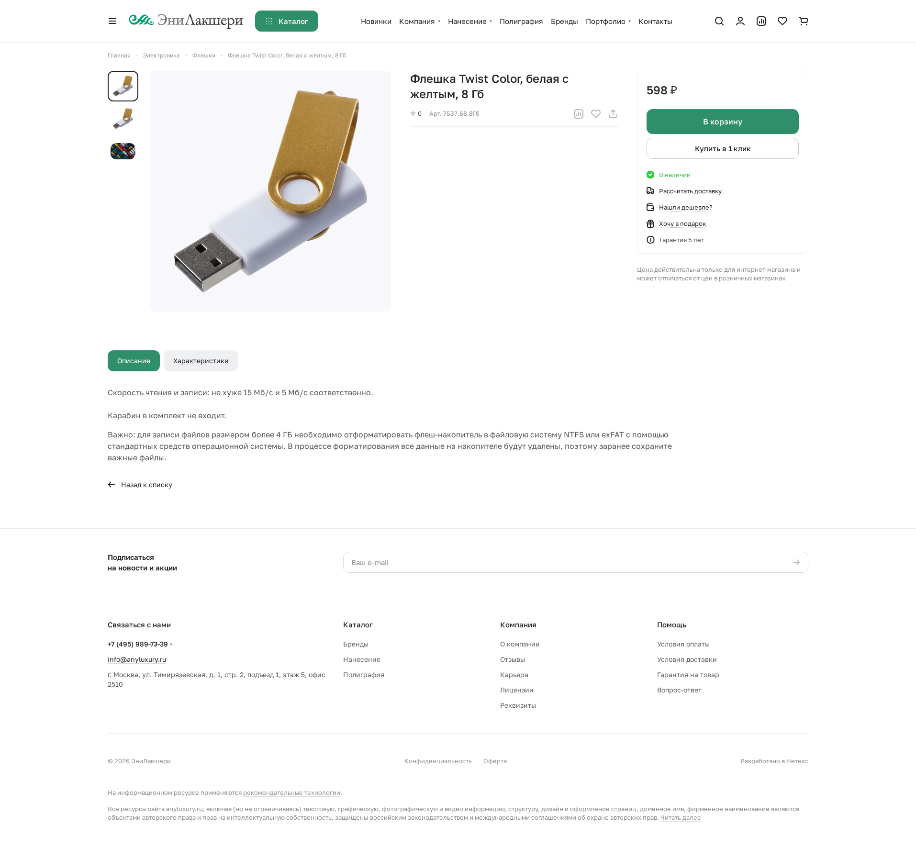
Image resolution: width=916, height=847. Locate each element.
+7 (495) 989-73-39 (138, 644)
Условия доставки (687, 659)
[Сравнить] (578, 114)
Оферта (495, 761)
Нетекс (797, 761)
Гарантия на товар (688, 674)
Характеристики (201, 361)
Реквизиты (518, 705)
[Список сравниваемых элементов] (761, 21)
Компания (518, 624)
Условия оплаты (683, 644)
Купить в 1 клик (723, 148)
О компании (520, 644)
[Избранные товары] (782, 21)
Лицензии (517, 690)
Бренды (356, 644)
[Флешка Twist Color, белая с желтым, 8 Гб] (270, 191)
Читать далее (680, 817)
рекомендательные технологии (291, 792)
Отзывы (512, 659)
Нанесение (361, 659)
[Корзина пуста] (803, 21)
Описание (133, 361)
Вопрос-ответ (679, 690)
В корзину (722, 121)
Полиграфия (363, 674)
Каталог (358, 624)
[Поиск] (719, 21)
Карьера (514, 674)
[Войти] (740, 21)
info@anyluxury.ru (137, 659)
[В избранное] (596, 114)
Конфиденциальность (438, 761)
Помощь (671, 624)
